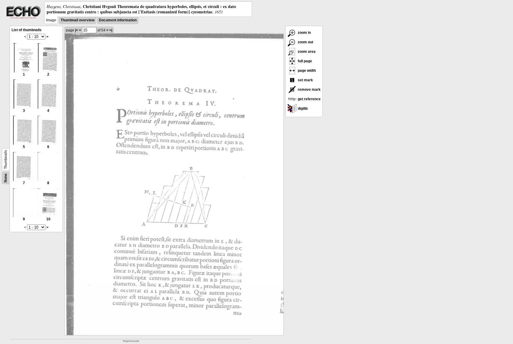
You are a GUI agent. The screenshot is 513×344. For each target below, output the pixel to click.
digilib (302, 108)
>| (110, 30)
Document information (118, 20)
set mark (305, 80)
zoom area (306, 52)
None (6, 177)
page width (306, 71)
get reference (309, 99)
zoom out (305, 42)
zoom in (304, 33)
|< (76, 30)
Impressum (131, 341)
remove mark (309, 89)
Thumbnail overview (77, 20)
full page (304, 61)
